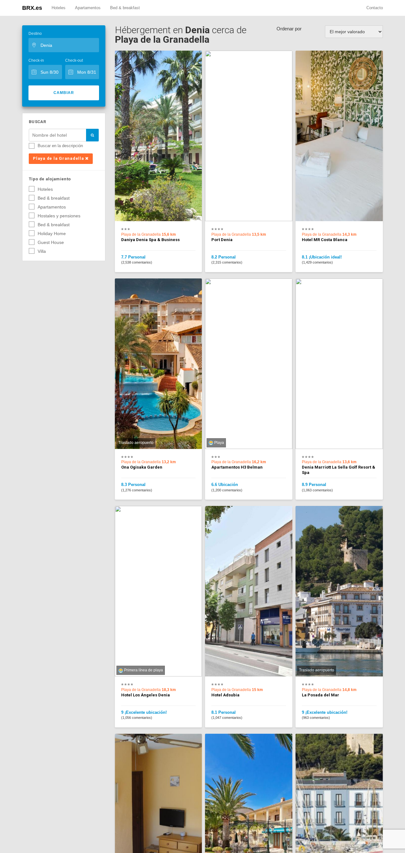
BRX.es (32, 8)
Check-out (74, 60)
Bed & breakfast (125, 7)
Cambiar (63, 92)
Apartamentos (88, 7)
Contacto (374, 7)
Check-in (36, 60)
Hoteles (58, 7)
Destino (35, 33)
